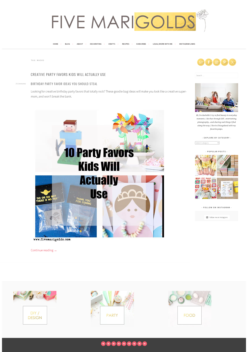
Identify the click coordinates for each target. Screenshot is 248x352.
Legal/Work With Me (162, 44)
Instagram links (187, 44)
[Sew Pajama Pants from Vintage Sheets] (205, 166)
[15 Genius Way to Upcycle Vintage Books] (227, 166)
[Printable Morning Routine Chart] (227, 189)
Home (55, 44)
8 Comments (21, 84)
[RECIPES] (129, 343)
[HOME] (103, 343)
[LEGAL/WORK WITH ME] (139, 343)
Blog (67, 44)
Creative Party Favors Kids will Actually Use (68, 74)
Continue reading (44, 250)
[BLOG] (108, 343)
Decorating (95, 44)
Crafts (111, 44)
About (80, 44)
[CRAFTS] (124, 343)
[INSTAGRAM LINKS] (144, 343)
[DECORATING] (119, 343)
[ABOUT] (113, 343)
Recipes (125, 44)
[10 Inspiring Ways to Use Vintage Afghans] (205, 189)
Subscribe (141, 44)
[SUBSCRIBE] (134, 343)
